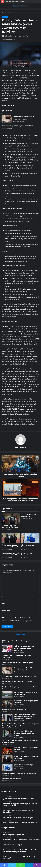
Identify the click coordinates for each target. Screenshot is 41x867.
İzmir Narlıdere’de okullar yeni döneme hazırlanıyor (19, 676)
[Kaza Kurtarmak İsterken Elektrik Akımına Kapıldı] (7, 694)
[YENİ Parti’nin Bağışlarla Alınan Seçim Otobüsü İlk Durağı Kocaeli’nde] (7, 648)
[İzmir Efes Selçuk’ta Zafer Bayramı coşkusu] (7, 750)
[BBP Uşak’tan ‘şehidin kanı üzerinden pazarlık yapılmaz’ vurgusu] (7, 733)
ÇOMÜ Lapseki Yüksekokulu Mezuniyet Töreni (17, 641)
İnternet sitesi (6, 610)
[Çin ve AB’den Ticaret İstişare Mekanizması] (30, 538)
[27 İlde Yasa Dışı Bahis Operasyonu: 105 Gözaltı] (11, 538)
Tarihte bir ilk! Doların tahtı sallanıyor (28, 515)
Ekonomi (12, 13)
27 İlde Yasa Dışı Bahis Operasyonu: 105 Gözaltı (10, 546)
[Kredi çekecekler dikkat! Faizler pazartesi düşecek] (7, 119)
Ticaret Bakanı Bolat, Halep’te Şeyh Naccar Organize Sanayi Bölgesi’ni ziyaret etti (20, 725)
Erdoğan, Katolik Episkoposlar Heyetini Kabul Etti (19, 687)
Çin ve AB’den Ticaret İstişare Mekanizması (28, 546)
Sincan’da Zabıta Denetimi (27, 554)
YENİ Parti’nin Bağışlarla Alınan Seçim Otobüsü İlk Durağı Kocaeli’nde (24, 648)
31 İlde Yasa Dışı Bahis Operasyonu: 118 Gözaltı (10, 526)
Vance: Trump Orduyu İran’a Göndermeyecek (17, 663)
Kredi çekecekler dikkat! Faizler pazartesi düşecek (25, 669)
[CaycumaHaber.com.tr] (20, 6)
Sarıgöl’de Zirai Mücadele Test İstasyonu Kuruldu (10, 554)
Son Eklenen (20, 635)
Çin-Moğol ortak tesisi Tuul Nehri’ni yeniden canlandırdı (21, 1)
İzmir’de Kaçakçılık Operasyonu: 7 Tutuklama (17, 126)
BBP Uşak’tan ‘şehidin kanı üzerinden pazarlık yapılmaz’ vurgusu (24, 733)
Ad (3, 596)
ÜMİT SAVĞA (8, 36)
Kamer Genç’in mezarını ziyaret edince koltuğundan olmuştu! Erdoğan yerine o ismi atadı (25, 717)
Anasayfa (6, 13)
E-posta (4, 603)
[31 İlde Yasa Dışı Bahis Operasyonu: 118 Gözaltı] (11, 518)
